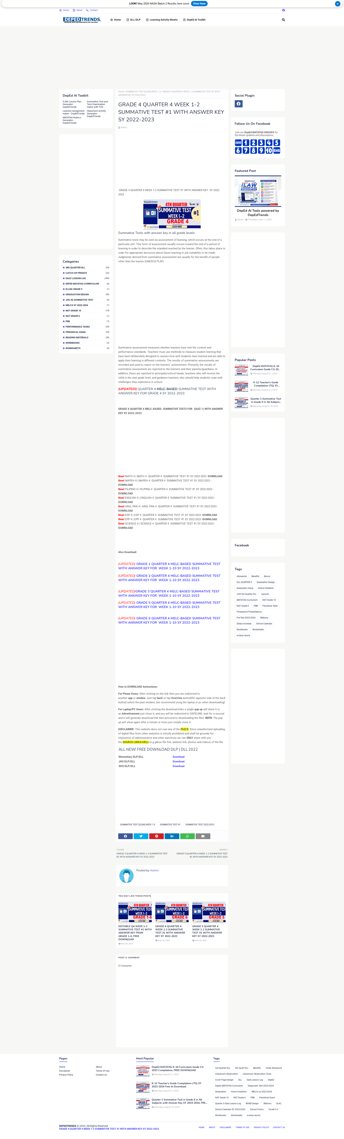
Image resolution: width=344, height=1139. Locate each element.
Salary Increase (244, 623)
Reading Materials (87, 337)
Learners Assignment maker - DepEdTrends (74, 112)
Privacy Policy (66, 1074)
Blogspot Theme (79, 1133)
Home (66, 10)
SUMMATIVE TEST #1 (170, 824)
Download (178, 756)
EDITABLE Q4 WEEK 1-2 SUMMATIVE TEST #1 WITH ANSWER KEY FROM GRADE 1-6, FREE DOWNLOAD (135, 933)
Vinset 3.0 (273, 1109)
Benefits (255, 576)
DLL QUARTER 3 (244, 582)
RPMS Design (252, 1103)
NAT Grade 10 (87, 310)
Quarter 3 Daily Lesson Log (228, 1103)
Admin (124, 127)
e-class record (243, 635)
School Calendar (264, 623)
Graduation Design (87, 294)
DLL (240, 1080)
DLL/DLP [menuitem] (135, 19)
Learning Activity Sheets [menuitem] (164, 19)
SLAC (278, 1103)
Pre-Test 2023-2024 (246, 617)
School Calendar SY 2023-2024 (230, 1109)
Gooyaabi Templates (114, 1133)
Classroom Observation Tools (257, 1074)
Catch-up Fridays (87, 273)
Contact (94, 10)
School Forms (257, 1109)
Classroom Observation (226, 1074)
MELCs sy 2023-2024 (87, 305)
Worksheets (87, 348)
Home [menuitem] (117, 19)
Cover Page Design (224, 1080)
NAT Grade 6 (87, 316)
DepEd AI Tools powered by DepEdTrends (258, 213)
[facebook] (283, 10)
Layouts (265, 594)
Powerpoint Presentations (249, 612)
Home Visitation (266, 588)
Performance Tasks (87, 326)
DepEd (271, 1080)
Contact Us (101, 1074)
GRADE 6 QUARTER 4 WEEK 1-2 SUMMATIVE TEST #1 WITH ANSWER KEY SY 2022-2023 (170, 931)
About (79, 10)
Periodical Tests (270, 606)
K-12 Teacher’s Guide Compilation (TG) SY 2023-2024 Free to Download (265, 384)
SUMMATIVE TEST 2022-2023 (199, 824)
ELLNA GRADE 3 (87, 289)
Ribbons (264, 617)
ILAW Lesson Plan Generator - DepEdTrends (72, 104)
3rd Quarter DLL (87, 267)
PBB (87, 321)
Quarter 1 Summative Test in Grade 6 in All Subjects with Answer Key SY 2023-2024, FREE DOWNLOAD (265, 400)
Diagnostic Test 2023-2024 (261, 1086)
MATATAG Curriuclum (247, 600)
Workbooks (87, 342)
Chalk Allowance (274, 1068)
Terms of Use (102, 1070)
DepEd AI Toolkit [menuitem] (196, 19)
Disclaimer (64, 1070)
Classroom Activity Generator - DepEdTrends (96, 114)
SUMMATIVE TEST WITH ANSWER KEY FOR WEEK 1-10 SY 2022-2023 (169, 578)
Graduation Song (245, 588)
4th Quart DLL (241, 1068)
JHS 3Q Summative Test (87, 299)
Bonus (267, 576)
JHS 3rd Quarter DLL (246, 594)
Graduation (220, 1091)
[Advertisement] (166, 57)
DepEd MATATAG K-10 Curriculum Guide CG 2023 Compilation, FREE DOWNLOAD (265, 368)
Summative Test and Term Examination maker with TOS (97, 104)
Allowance (242, 576)
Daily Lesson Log (87, 278)
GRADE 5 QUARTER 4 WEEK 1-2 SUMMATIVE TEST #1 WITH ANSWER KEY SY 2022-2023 (207, 931)
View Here (199, 3)
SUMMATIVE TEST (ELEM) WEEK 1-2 (143, 91)
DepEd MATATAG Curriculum (87, 283)
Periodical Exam (87, 332)
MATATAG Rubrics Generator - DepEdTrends (72, 120)
